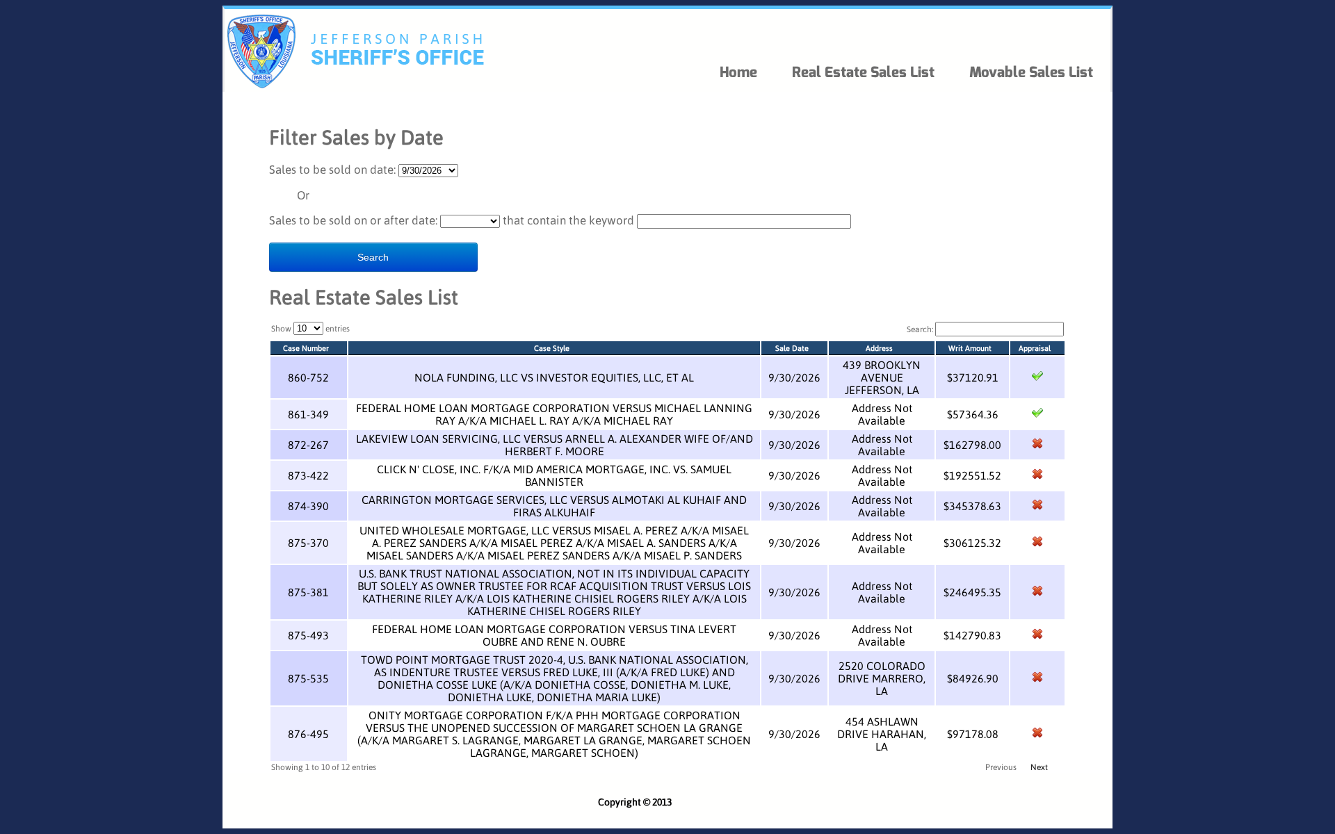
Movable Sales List (1031, 72)
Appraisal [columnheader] (1035, 347)
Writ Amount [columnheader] (970, 347)
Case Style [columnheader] (551, 347)
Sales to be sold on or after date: (353, 220)
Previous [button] (1001, 766)
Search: (921, 329)
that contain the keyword (568, 220)
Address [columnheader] (879, 347)
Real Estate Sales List (863, 72)
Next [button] (1039, 766)
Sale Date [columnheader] (792, 347)
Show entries (310, 328)
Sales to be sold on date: (332, 170)
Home (738, 72)
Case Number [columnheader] (306, 347)
